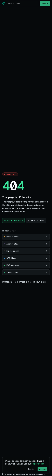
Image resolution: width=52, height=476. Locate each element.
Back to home (37, 220)
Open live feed (15, 220)
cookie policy (37, 464)
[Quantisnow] (3, 3)
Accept (42, 469)
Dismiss (31, 469)
